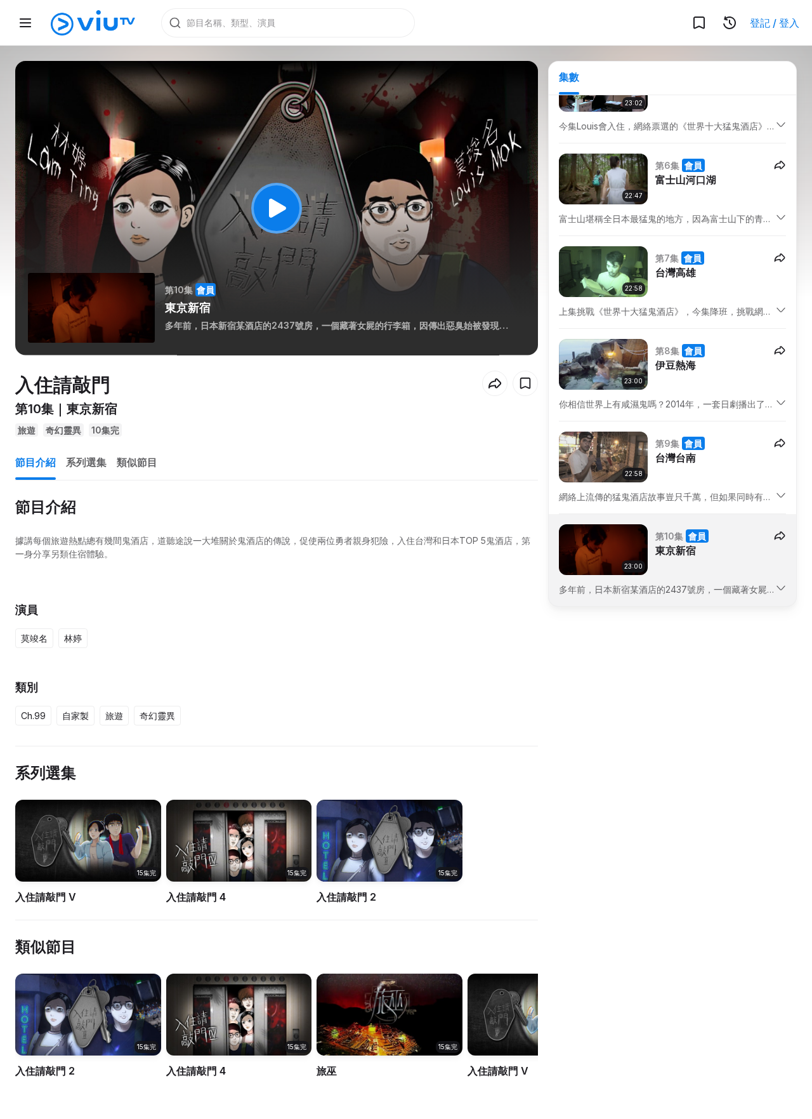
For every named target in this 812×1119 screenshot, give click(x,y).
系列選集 (86, 462)
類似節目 (137, 462)
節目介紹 (35, 462)
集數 (569, 76)
